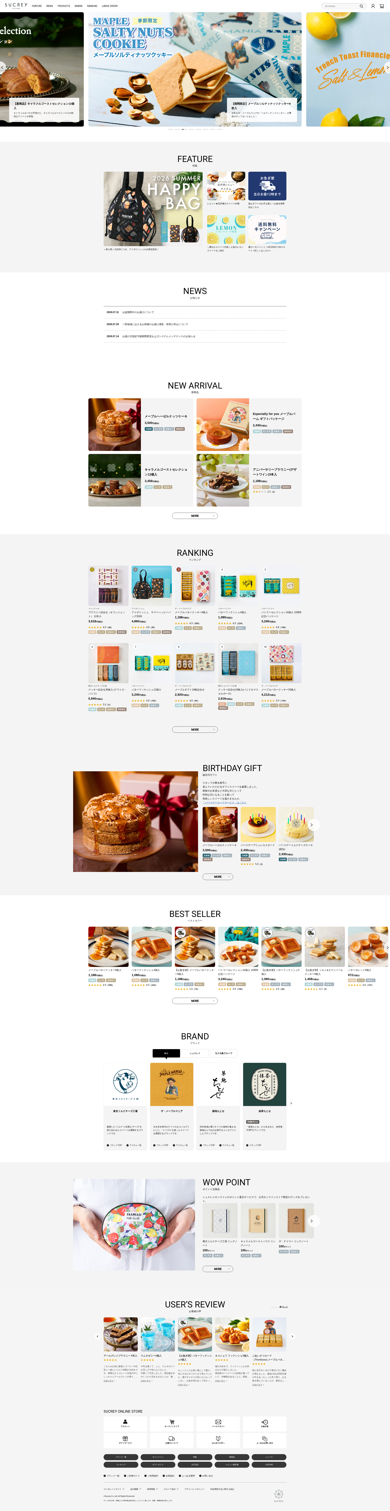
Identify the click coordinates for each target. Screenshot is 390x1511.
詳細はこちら (125, 1424)
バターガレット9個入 (359, 970)
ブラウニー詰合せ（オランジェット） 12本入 (106, 614)
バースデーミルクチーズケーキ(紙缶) (296, 847)
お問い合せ (207, 1476)
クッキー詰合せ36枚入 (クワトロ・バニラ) (107, 691)
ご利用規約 (152, 1476)
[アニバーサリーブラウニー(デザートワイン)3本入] (223, 480)
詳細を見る (108, 1381)
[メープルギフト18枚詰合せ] (195, 663)
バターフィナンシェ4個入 (232, 612)
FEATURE (37, 6)
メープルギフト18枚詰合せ (189, 689)
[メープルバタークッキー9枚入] (195, 586)
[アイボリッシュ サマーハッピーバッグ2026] (152, 586)
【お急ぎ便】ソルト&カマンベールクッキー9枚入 (324, 972)
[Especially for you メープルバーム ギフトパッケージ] (223, 424)
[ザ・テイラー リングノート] (296, 1220)
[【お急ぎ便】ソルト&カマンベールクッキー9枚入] (325, 947)
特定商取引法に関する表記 (222, 1489)
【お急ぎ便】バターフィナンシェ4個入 (280, 972)
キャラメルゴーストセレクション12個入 (166, 472)
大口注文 (195, 1465)
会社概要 (134, 1489)
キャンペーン (157, 1457)
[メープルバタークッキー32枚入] (281, 663)
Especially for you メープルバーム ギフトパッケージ (274, 416)
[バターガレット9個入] (368, 947)
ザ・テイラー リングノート (294, 1241)
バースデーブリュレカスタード (258, 845)
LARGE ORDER (110, 6)
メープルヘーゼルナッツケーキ (166, 416)
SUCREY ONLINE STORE (123, 1411)
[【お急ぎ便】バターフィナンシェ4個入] (281, 947)
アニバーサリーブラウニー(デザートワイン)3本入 (275, 472)
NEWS (49, 6)
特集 (195, 1457)
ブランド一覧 (120, 1457)
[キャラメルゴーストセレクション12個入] (114, 480)
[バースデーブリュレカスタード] (258, 824)
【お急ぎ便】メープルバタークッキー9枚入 (194, 972)
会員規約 (170, 1476)
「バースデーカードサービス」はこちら (224, 802)
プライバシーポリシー (194, 1489)
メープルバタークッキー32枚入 (278, 689)
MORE (195, 515)
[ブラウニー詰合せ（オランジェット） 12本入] (108, 586)
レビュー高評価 (232, 1465)
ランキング (121, 1465)
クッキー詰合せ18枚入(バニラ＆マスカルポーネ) (238, 691)
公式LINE (269, 1465)
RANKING (92, 6)
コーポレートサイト (112, 1489)
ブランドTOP (116, 1145)
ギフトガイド (157, 1465)
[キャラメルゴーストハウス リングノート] (258, 1220)
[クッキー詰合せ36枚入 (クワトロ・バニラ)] (108, 663)
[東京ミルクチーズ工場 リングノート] (220, 1220)
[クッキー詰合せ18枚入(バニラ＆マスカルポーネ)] (238, 663)
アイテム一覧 (135, 1145)
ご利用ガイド (133, 1476)
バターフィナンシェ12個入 (146, 689)
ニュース (269, 1457)
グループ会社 (170, 1489)
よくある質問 (188, 1476)
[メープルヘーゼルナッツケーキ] (114, 424)
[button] (170, 129)
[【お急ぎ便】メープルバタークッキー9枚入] (195, 947)
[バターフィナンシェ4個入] (238, 586)
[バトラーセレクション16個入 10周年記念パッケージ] (281, 586)
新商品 (232, 1457)
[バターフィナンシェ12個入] (152, 663)
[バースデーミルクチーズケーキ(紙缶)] (296, 824)
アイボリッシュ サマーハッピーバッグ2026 (151, 614)
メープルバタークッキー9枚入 (191, 612)
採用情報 (151, 1489)
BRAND (79, 6)
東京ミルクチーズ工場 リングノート (220, 1243)
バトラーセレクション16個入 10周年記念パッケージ (281, 614)
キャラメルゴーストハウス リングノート (258, 1243)
